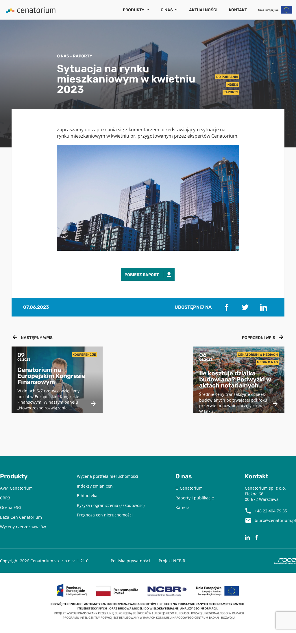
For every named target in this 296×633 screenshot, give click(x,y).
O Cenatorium (189, 488)
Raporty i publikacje (194, 498)
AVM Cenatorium (16, 488)
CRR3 (5, 498)
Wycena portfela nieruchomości (107, 476)
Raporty (230, 92)
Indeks (232, 84)
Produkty (133, 10)
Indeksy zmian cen (95, 486)
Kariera (182, 507)
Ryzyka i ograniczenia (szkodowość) (111, 505)
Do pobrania (227, 76)
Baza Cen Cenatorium (21, 517)
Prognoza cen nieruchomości (105, 515)
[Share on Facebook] (226, 307)
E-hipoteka (87, 495)
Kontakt (238, 10)
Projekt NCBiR (172, 560)
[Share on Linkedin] (263, 307)
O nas (167, 10)
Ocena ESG (10, 507)
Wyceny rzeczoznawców (23, 526)
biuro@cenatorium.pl (275, 520)
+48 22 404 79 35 (271, 511)
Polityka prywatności (130, 560)
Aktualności (203, 10)
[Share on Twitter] (245, 307)
